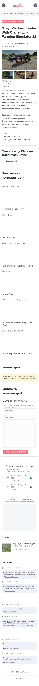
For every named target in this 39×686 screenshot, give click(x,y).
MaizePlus (8, 294)
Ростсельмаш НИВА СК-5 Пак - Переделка (19, 625)
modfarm (19, 6)
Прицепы (5, 21)
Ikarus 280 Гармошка (12, 648)
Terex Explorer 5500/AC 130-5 (17, 353)
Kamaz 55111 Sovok (11, 577)
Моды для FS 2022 (16, 21)
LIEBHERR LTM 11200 (13, 209)
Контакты (19, 678)
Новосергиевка (10, 591)
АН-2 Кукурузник (10, 611)
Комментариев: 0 (21, 43)
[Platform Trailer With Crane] (19, 60)
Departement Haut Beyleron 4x (18, 266)
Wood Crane (9, 237)
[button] (19, 161)
